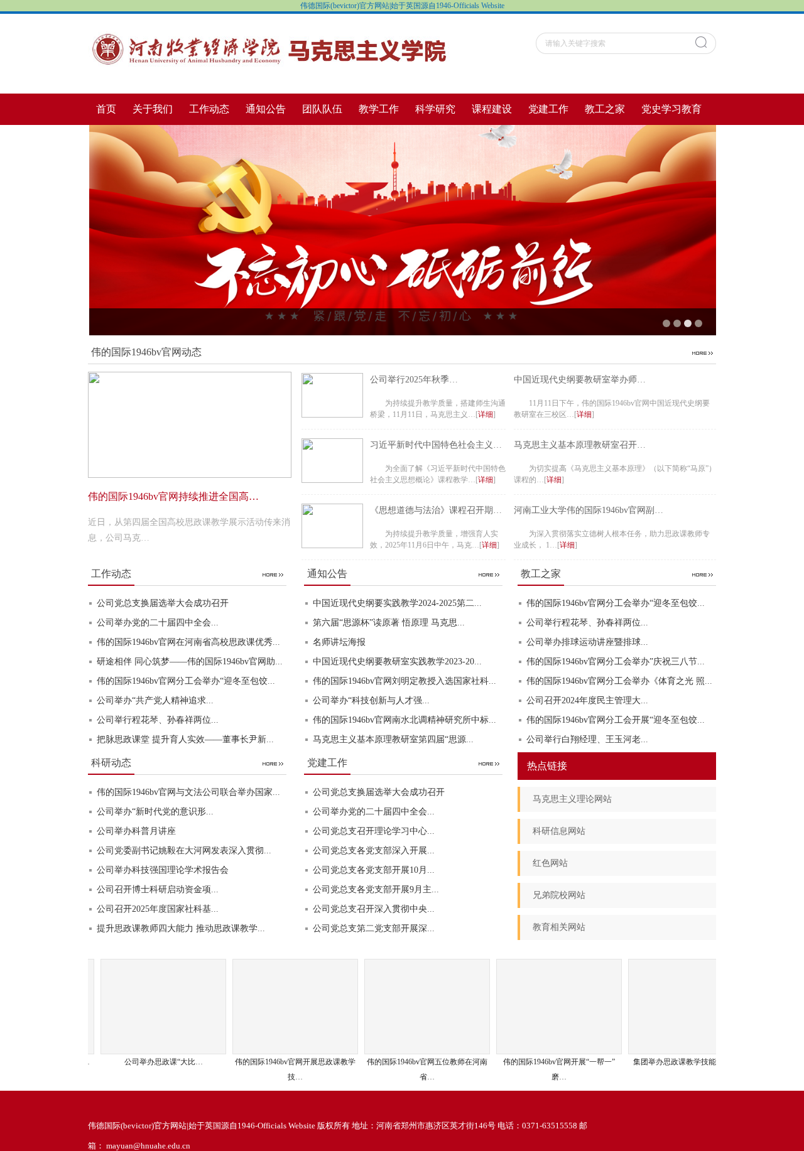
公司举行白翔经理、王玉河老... (587, 739)
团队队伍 (322, 109)
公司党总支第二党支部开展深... (374, 928)
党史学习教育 (671, 109)
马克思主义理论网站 (572, 799)
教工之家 (605, 109)
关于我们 (153, 109)
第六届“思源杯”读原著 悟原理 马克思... (389, 622)
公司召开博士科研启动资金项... (158, 889)
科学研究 (435, 109)
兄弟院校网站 (559, 895)
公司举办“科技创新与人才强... (371, 700)
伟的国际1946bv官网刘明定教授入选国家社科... (404, 681)
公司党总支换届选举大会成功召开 (163, 603)
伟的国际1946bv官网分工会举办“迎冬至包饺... (186, 681)
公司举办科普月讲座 (136, 831)
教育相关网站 (559, 927)
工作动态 (209, 109)
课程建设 (492, 109)
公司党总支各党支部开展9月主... (376, 889)
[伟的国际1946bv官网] (270, 52)
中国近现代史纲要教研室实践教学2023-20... (397, 661)
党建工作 (548, 109)
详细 (485, 414)
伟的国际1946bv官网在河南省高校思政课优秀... (188, 642)
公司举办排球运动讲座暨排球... (587, 642)
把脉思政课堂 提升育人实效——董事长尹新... (185, 739)
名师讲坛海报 (339, 642)
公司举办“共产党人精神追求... (155, 700)
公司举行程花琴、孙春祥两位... (158, 720)
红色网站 (550, 863)
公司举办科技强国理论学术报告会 (163, 870)
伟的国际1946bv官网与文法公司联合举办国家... (188, 792)
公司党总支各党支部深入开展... (374, 850)
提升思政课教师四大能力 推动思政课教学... (181, 928)
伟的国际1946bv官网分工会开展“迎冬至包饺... (615, 720)
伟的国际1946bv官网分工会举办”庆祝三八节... (615, 661)
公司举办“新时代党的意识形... (155, 811)
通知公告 (266, 109)
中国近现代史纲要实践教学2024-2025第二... (397, 603)
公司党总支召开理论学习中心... (374, 831)
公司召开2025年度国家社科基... (158, 909)
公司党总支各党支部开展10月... (374, 870)
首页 (106, 109)
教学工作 (379, 109)
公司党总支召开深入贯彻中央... (374, 909)
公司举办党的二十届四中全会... (158, 622)
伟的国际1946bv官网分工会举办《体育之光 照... (619, 681)
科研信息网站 (559, 831)
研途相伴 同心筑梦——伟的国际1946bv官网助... (190, 661)
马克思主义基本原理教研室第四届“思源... (393, 739)
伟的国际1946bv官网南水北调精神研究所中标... (404, 720)
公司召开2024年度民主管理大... (587, 700)
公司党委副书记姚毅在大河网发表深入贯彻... (184, 850)
